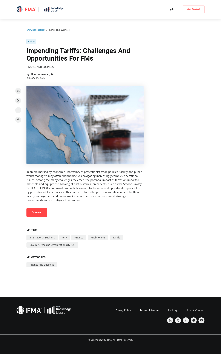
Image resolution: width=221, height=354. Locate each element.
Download (37, 212)
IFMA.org (173, 310)
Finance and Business (40, 67)
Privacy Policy (123, 310)
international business (42, 237)
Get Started (193, 9)
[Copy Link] (18, 120)
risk (64, 237)
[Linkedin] (18, 91)
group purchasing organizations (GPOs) (52, 245)
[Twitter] (18, 101)
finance (78, 237)
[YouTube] (201, 320)
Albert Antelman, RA (42, 74)
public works (98, 237)
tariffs (116, 237)
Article (31, 41)
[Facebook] (18, 110)
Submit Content (195, 310)
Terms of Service (149, 310)
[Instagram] (194, 320)
